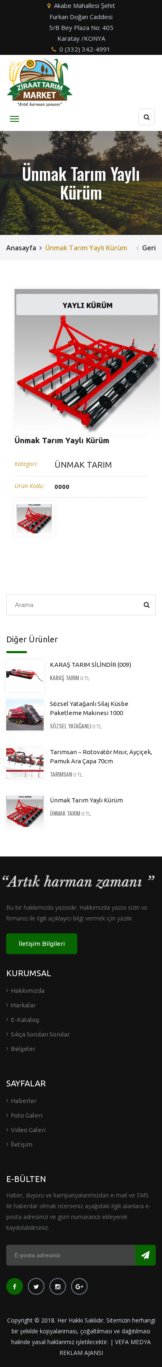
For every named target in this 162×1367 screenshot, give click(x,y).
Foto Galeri (26, 1115)
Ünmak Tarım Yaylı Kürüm (86, 800)
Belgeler (23, 1048)
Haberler (24, 1100)
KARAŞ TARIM (64, 677)
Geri (149, 247)
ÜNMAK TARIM (83, 464)
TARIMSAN (61, 774)
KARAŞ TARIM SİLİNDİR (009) (90, 664)
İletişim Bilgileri (42, 944)
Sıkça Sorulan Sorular (40, 1034)
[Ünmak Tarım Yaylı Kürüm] (87, 361)
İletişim (21, 1144)
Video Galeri (28, 1129)
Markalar (23, 1005)
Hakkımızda (27, 990)
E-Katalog (25, 1019)
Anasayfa (21, 247)
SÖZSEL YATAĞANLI (70, 725)
